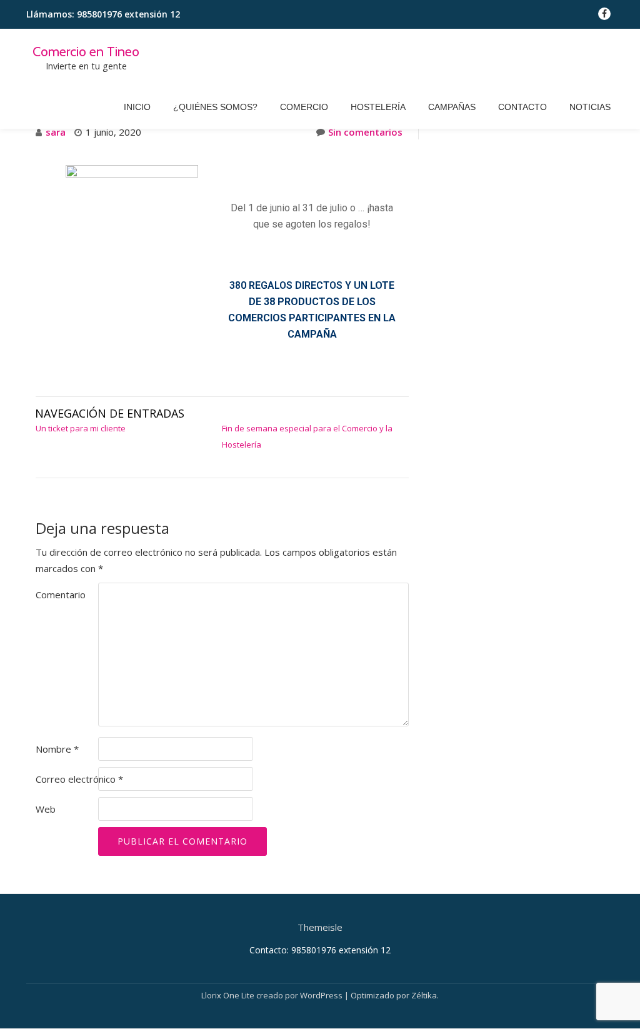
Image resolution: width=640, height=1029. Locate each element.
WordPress (321, 995)
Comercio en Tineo (85, 51)
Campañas (452, 107)
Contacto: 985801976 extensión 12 (320, 950)
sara (56, 132)
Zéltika (424, 995)
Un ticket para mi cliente (81, 428)
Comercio (304, 107)
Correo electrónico (79, 779)
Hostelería (378, 107)
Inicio (137, 107)
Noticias (590, 107)
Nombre (57, 749)
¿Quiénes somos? (215, 107)
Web (46, 809)
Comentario (61, 594)
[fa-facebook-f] (604, 16)
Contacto (522, 107)
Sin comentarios (365, 132)
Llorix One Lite (228, 995)
